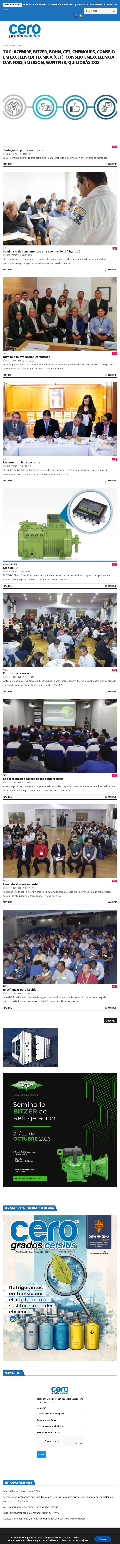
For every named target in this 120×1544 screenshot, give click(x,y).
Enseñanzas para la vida (19, 989)
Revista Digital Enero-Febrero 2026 (21, 1491)
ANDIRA (5, 670)
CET (66, 51)
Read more (7, 164)
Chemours (83, 51)
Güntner (56, 62)
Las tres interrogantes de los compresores (33, 779)
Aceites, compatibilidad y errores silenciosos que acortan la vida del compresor (45, 1519)
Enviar (41, 1454)
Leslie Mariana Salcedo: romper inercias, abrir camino (69, 4)
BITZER (40, 51)
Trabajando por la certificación (24, 150)
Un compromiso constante (21, 462)
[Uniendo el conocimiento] (60, 841)
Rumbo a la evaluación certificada (26, 357)
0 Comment (112, 164)
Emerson (34, 62)
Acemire (22, 51)
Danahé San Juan (13, 360)
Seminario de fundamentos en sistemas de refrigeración (42, 251)
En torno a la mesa (16, 673)
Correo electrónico (47, 1420)
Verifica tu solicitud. (48, 1432)
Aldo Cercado (12, 154)
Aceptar (103, 1539)
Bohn (55, 51)
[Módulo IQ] (60, 525)
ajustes (85, 1540)
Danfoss (12, 62)
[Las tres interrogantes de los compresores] (60, 736)
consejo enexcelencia (89, 57)
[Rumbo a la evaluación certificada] (60, 314)
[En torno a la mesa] (60, 630)
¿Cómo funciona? (10, 564)
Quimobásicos (83, 62)
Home (5, 45)
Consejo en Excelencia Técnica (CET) (59, 54)
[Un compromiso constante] (60, 419)
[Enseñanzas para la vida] (60, 947)
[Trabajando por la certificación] (60, 107)
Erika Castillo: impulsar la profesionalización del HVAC (31, 1513)
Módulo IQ (10, 568)
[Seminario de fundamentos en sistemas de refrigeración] (60, 208)
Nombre (41, 1408)
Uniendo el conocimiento (20, 884)
